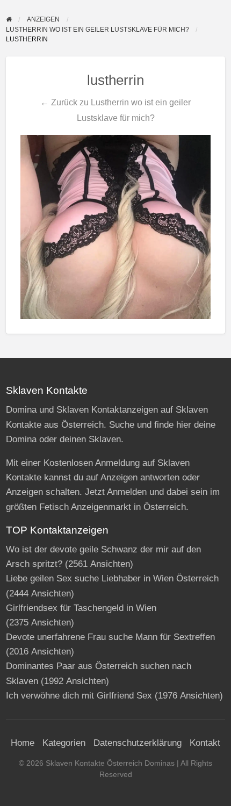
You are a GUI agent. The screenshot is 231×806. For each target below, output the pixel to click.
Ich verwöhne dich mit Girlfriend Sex (79, 695)
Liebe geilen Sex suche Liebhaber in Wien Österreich (112, 578)
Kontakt (205, 743)
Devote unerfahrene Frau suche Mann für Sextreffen (110, 637)
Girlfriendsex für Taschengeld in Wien (81, 608)
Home (22, 743)
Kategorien (63, 743)
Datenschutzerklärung (137, 743)
